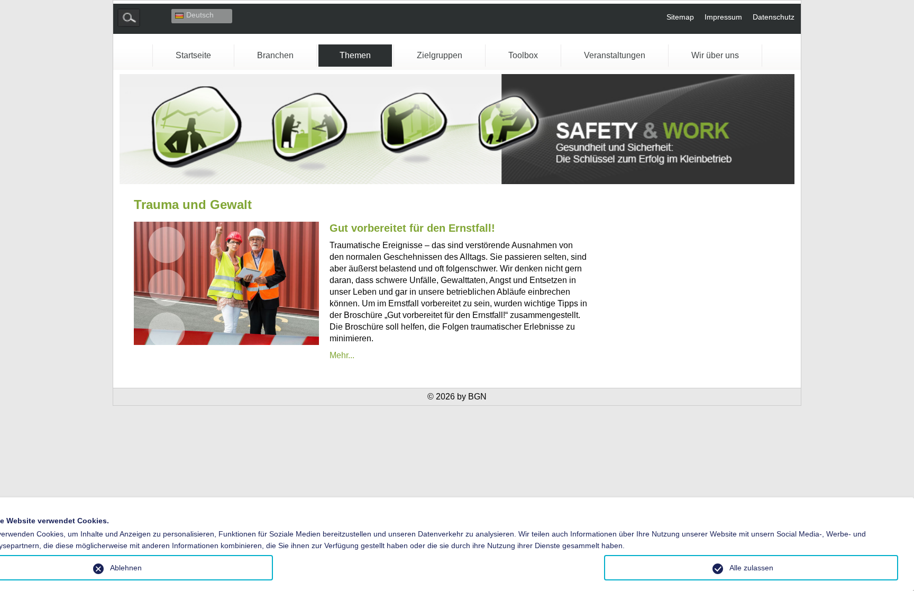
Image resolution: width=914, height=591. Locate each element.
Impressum (723, 17)
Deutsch (200, 15)
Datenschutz (773, 17)
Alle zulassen (751, 567)
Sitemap (680, 17)
